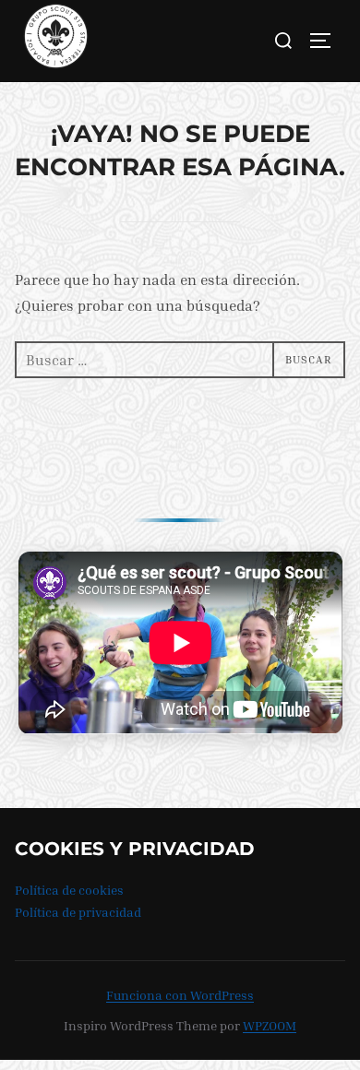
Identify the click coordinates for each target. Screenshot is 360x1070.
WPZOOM (269, 1025)
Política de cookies (69, 890)
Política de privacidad (78, 912)
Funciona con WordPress (180, 995)
